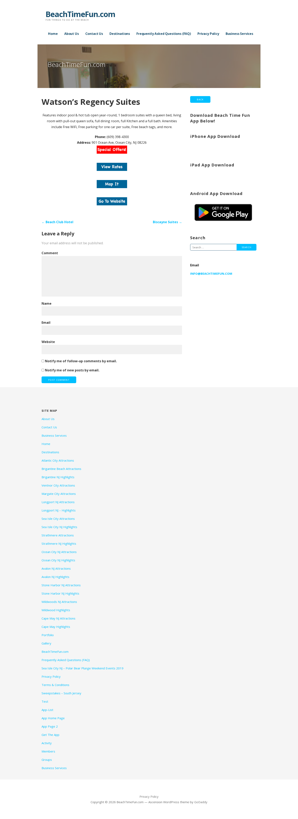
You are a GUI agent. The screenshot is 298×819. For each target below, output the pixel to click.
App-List (47, 710)
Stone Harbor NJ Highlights (60, 593)
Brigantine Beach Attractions (61, 469)
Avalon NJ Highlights (55, 577)
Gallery (46, 643)
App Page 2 (50, 726)
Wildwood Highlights (56, 610)
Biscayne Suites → (167, 222)
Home (53, 33)
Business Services (239, 33)
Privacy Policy (208, 33)
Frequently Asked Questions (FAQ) (163, 33)
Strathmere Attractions (58, 535)
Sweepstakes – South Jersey (61, 693)
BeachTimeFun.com (80, 14)
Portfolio (48, 635)
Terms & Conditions (55, 685)
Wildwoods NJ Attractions (59, 602)
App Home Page (53, 718)
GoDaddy (200, 802)
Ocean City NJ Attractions (59, 552)
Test (45, 701)
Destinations (119, 33)
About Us (71, 33)
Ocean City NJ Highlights (58, 560)
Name (46, 303)
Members (48, 751)
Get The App (50, 735)
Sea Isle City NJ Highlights (59, 527)
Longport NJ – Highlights (59, 510)
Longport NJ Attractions (58, 502)
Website (48, 342)
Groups (47, 760)
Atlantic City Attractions (58, 460)
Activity (47, 743)
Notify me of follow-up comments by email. (81, 361)
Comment (50, 253)
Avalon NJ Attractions (56, 568)
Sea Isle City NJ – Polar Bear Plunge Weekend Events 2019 (82, 668)
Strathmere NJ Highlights (59, 543)
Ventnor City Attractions (58, 485)
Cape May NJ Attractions (58, 618)
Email (46, 322)
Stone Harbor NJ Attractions (61, 585)
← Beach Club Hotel (57, 222)
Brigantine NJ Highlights (58, 477)
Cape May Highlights (56, 627)
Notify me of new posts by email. (72, 370)
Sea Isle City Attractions (58, 519)
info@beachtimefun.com (211, 273)
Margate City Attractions (59, 494)
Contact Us (94, 33)
